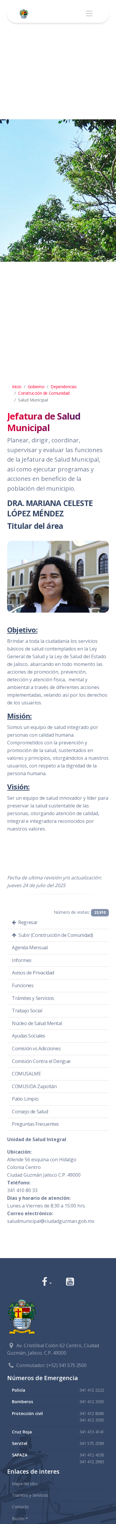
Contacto (20, 1506)
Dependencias (63, 386)
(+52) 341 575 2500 (66, 1365)
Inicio (16, 386)
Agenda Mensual (30, 947)
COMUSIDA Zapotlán (34, 1086)
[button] (47, 1282)
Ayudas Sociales (28, 1035)
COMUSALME (26, 1073)
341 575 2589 (91, 1443)
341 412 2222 (91, 1390)
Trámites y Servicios (33, 998)
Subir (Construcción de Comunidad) (55, 935)
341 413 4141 (91, 1432)
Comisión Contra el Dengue (41, 1061)
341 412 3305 (91, 1401)
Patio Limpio (25, 1099)
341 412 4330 (91, 1455)
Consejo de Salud (30, 1111)
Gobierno (36, 386)
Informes (22, 960)
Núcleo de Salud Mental (37, 1023)
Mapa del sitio (24, 1483)
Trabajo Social (27, 1010)
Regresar (27, 922)
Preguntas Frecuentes (35, 1124)
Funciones (22, 985)
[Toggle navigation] (89, 13)
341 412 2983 (91, 1461)
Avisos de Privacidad (33, 972)
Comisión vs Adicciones (36, 1048)
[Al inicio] (25, 13)
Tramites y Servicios (30, 1495)
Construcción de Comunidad (44, 393)
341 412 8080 (91, 1413)
